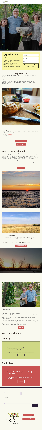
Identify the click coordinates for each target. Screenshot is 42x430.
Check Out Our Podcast (21, 141)
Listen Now (21, 381)
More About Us (21, 168)
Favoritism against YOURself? (15, 348)
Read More (21, 327)
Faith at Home (9, 134)
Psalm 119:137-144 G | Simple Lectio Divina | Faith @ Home (19, 372)
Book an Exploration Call (21, 245)
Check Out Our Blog (21, 144)
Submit (35, 405)
